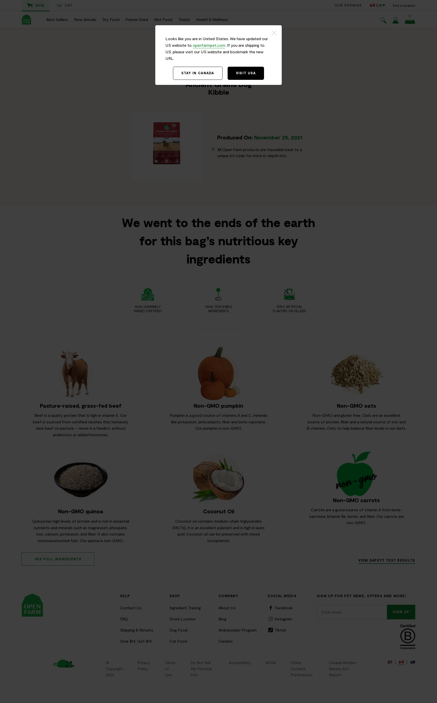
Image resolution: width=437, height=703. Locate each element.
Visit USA (246, 73)
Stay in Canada (197, 73)
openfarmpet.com (209, 45)
